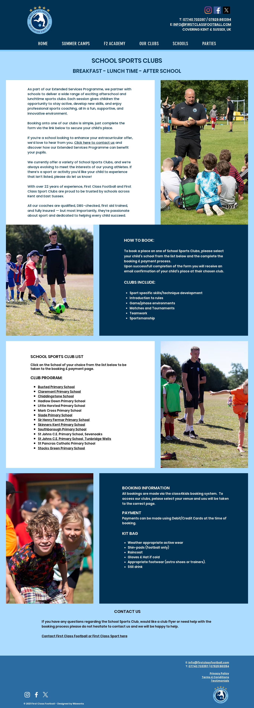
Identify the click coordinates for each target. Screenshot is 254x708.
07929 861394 (219, 19)
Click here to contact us (94, 142)
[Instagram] (208, 10)
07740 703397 (194, 19)
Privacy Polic (218, 673)
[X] (226, 10)
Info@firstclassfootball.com (208, 662)
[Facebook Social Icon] (217, 10)
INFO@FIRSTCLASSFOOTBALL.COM (202, 24)
